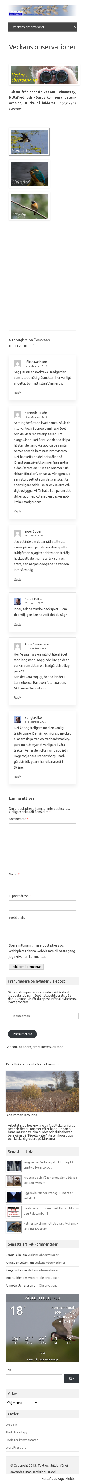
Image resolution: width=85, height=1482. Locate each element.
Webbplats (17, 917)
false (43, 1352)
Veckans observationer (43, 1254)
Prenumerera (22, 1034)
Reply (17, 392)
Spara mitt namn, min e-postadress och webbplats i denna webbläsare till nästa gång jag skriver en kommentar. (42, 951)
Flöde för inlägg (16, 1432)
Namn (14, 874)
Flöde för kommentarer (22, 1440)
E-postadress (20, 896)
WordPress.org (16, 1447)
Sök (8, 1370)
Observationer (49, 1285)
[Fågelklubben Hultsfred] (42, 15)
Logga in (11, 1424)
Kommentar (18, 819)
